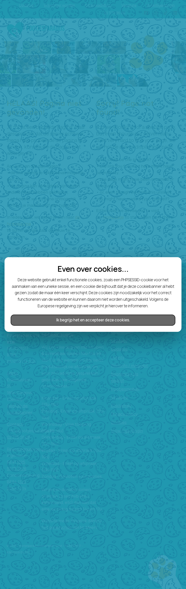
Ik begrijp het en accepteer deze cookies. (93, 320)
